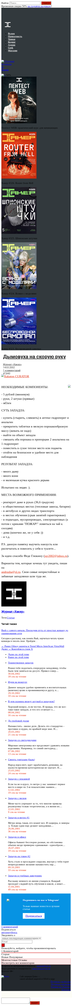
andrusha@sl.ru (10, 572)
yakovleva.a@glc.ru (41, 968)
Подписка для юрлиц (61, 984)
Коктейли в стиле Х (17, 649)
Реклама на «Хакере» (61, 987)
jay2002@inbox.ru (56, 556)
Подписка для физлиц (61, 981)
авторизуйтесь (9, 932)
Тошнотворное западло (20, 662)
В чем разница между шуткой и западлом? (31, 701)
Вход (68, 4)
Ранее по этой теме (18, 657)
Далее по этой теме (18, 654)
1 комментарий (11, 370)
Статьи (11, 617)
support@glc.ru (44, 966)
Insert (34, 1003)
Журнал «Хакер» (12, 364)
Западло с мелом (17, 798)
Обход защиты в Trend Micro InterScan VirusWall (32, 646)
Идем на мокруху (17, 682)
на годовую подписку (39, 6)
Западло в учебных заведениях (25, 875)
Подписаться (33, 916)
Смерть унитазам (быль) (21, 759)
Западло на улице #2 (19, 856)
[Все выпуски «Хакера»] (1, 56)
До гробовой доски (18, 720)
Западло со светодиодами (22, 740)
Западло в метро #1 (18, 817)
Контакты (66, 989)
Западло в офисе (17, 837)
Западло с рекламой (19, 779)
